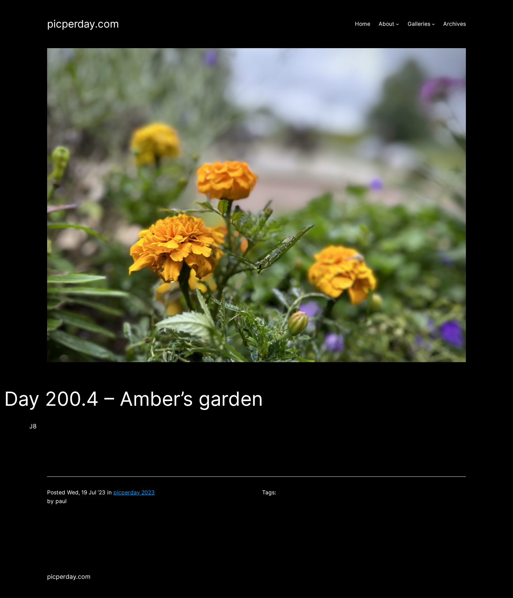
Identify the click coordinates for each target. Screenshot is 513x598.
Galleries (419, 24)
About (386, 24)
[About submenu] (397, 23)
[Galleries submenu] (433, 23)
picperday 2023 (134, 492)
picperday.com (83, 23)
